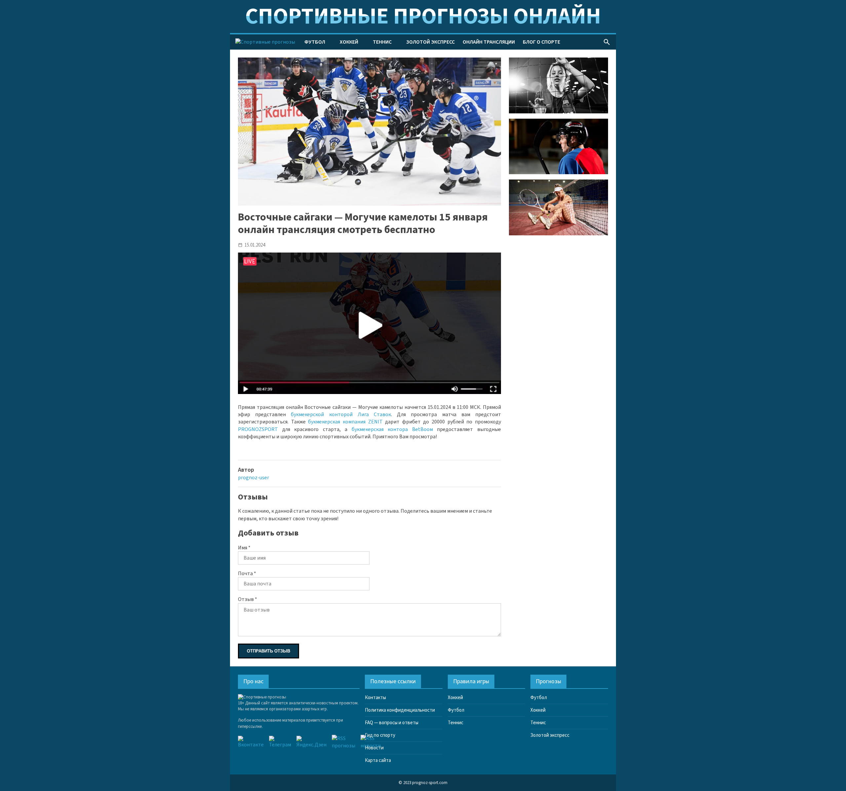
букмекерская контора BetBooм (392, 429)
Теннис (382, 42)
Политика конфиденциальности (400, 710)
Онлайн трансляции (489, 42)
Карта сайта (378, 760)
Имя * (244, 547)
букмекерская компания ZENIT (345, 421)
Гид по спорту (380, 735)
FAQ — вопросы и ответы (391, 722)
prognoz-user (253, 477)
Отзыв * (247, 599)
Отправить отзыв (268, 651)
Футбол (314, 42)
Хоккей (349, 42)
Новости (374, 747)
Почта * (247, 573)
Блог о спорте (541, 42)
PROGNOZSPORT (258, 429)
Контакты (375, 697)
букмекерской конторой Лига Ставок (341, 414)
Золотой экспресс (430, 42)
